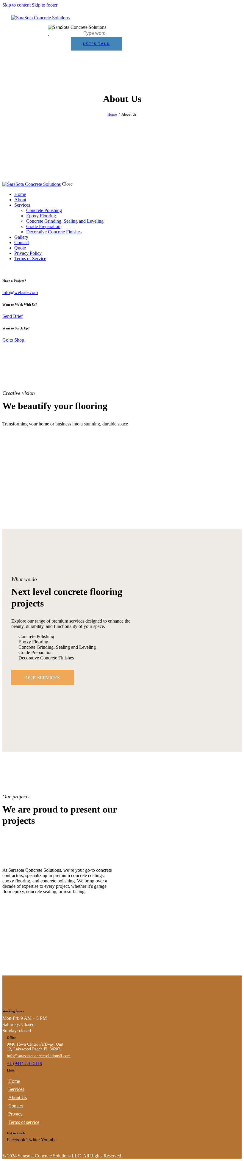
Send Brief (12, 316)
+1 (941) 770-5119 (24, 1063)
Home (112, 114)
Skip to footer (44, 4)
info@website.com (20, 292)
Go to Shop (13, 340)
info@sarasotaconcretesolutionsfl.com (39, 1056)
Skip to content (16, 4)
